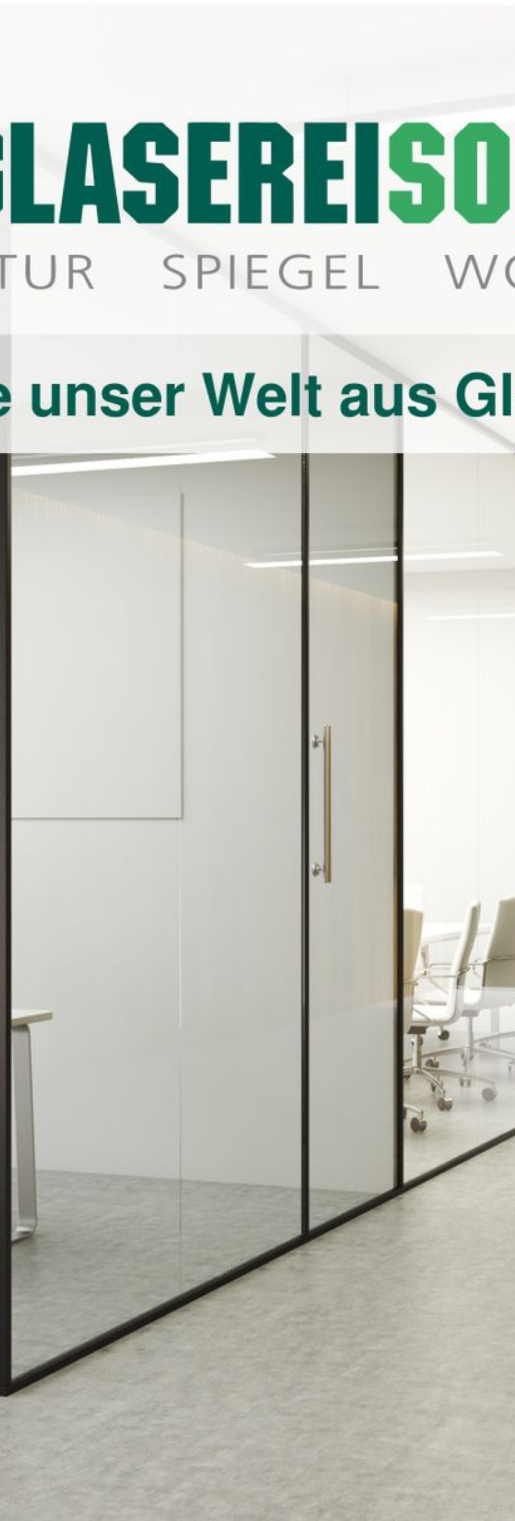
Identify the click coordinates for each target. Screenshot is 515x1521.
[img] (257, 760)
